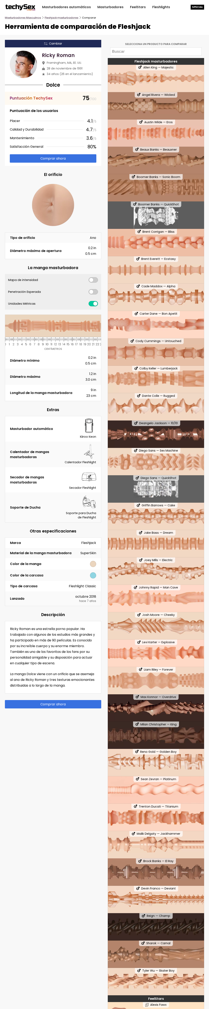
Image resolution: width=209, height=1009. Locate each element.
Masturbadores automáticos (66, 7)
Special (197, 7)
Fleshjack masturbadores (61, 17)
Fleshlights (161, 7)
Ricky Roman (58, 55)
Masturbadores (110, 7)
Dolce (53, 85)
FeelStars (138, 7)
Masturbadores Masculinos (23, 17)
